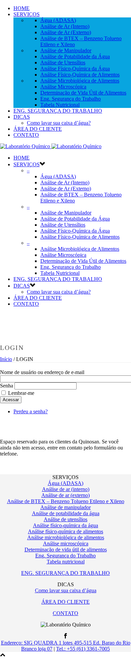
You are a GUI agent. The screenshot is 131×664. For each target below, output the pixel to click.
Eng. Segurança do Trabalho (70, 99)
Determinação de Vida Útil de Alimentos (83, 93)
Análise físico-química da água (65, 525)
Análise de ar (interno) (65, 489)
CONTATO (26, 135)
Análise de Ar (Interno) (64, 26)
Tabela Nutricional (60, 105)
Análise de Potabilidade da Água (75, 56)
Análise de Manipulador (65, 50)
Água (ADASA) (58, 20)
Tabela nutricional (66, 561)
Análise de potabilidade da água (65, 513)
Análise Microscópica (63, 86)
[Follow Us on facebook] (65, 637)
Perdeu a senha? (30, 411)
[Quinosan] (50, 146)
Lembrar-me (21, 393)
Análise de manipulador (65, 507)
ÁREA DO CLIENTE (37, 129)
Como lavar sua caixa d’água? (59, 123)
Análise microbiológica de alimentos (65, 537)
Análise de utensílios (65, 519)
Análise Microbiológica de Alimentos (79, 80)
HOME (21, 8)
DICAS (21, 117)
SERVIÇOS (26, 14)
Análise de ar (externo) (65, 495)
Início (6, 359)
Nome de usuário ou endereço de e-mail (42, 372)
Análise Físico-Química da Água (75, 68)
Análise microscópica (65, 543)
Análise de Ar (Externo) (65, 32)
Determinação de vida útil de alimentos (66, 549)
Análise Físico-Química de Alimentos (80, 74)
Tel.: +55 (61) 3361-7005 (83, 649)
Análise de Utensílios (62, 62)
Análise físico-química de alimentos (65, 531)
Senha (6, 385)
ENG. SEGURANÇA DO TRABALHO (57, 111)
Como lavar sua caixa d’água (65, 590)
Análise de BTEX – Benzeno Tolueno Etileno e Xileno (65, 501)
